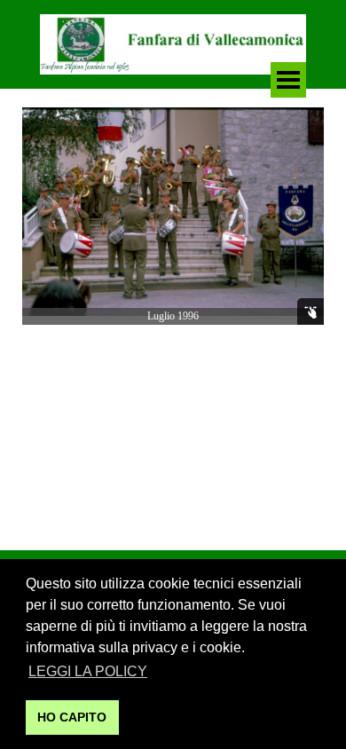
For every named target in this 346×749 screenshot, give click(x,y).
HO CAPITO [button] (71, 717)
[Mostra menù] (288, 80)
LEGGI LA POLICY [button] (87, 671)
